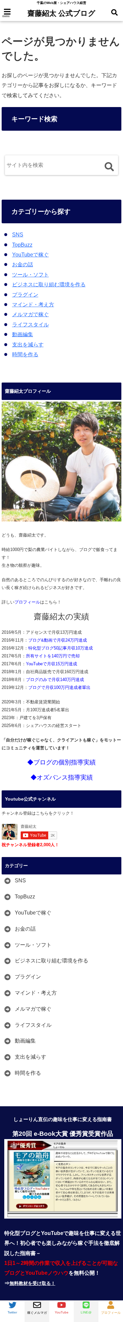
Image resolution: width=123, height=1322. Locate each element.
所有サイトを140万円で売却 (53, 655)
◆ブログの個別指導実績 (61, 762)
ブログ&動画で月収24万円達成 (57, 640)
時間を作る (25, 354)
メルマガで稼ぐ (30, 314)
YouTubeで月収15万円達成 (51, 663)
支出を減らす (28, 344)
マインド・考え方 (33, 304)
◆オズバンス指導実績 (62, 777)
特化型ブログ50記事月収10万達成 (60, 648)
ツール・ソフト (30, 274)
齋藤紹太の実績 (61, 617)
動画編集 (22, 334)
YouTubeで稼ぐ (30, 254)
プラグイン (25, 294)
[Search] (109, 166)
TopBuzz (22, 245)
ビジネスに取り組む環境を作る (49, 284)
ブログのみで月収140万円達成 (55, 679)
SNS (17, 234)
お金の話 (22, 264)
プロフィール (27, 602)
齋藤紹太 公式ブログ (61, 13)
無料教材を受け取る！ (32, 1283)
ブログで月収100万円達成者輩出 (59, 687)
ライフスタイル (30, 324)
